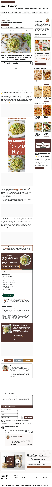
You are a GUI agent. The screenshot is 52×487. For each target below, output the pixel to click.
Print (17, 266)
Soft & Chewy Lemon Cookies (38, 98)
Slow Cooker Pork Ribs (47, 117)
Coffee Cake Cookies (37, 81)
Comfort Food (18, 12)
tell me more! (39, 167)
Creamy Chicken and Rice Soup (37, 134)
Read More (12, 376)
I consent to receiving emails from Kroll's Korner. (37, 464)
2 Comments (11, 27)
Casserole (45, 477)
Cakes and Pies (23, 479)
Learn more (38, 36)
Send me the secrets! (39, 467)
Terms (22, 485)
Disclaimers (17, 485)
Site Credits (49, 485)
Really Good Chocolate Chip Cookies (47, 98)
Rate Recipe (19, 335)
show (30, 62)
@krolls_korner (16, 330)
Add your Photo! (20, 339)
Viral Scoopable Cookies (46, 81)
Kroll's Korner (9, 6)
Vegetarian (9, 18)
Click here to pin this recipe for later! (17, 118)
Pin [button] (12, 266)
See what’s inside (40, 64)
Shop (10, 15)
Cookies (40, 12)
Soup (44, 478)
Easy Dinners (4, 12)
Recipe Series (4, 15)
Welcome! (38, 21)
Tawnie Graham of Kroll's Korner (13, 320)
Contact (34, 485)
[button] (1, 20)
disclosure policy (24, 30)
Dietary (4, 18)
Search (50, 8)
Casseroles (34, 12)
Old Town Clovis (18, 189)
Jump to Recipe (5, 24)
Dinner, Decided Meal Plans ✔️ (42, 154)
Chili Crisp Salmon (46, 134)
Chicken (24, 12)
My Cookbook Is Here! (42, 53)
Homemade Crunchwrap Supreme (37, 117)
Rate (11, 24)
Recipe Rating (4, 409)
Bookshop (41, 59)
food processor (18, 309)
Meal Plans (10, 12)
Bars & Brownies (16, 479)
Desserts (46, 12)
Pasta (29, 12)
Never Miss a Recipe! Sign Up (7, 1)
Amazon (43, 58)
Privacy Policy (4, 485)
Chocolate (23, 477)
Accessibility (11, 485)
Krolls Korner (4, 27)
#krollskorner (16, 331)
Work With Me (28, 485)
